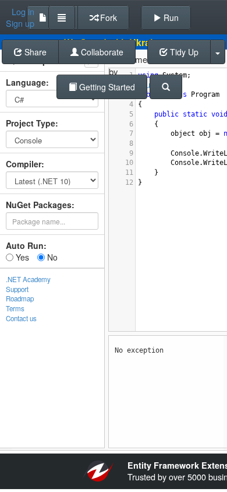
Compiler (23, 164)
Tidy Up (183, 52)
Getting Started (106, 87)
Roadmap (20, 298)
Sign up (20, 23)
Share (34, 52)
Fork (107, 17)
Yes (21, 257)
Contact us (21, 318)
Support (17, 289)
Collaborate (101, 52)
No (51, 257)
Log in (23, 11)
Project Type (30, 123)
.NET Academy (28, 279)
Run (170, 17)
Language (26, 82)
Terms (15, 308)
